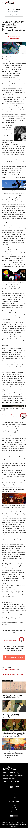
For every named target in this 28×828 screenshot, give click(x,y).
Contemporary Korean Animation (12, 674)
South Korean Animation (10, 669)
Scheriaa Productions (14, 824)
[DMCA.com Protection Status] (14, 816)
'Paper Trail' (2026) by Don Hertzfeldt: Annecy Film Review (12, 697)
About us (14, 790)
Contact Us (14, 795)
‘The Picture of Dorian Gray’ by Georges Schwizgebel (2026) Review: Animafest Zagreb (14, 734)
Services (14, 797)
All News (14, 805)
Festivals (14, 807)
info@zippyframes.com (9, 778)
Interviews (14, 811)
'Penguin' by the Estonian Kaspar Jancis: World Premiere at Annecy (13, 716)
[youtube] (18, 781)
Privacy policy (14, 793)
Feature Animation (14, 814)
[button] (17, 2)
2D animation (6, 672)
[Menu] (2, 2)
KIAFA (13, 672)
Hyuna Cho (5, 677)
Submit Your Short (14, 809)
